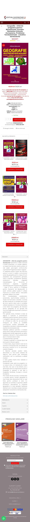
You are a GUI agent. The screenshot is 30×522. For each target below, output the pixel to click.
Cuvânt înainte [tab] (6, 409)
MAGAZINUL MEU (14, 498)
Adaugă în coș (19, 119)
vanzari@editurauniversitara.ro (15, 492)
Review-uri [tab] (5, 412)
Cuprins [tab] (4, 406)
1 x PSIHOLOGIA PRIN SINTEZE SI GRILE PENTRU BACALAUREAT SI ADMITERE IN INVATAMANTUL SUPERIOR (9, 194)
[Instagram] (18, 479)
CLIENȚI (14, 501)
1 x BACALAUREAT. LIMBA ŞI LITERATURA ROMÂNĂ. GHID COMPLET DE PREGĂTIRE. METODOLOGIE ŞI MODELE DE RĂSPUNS (21, 158)
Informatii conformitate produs (10, 395)
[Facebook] (12, 479)
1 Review (18, 40)
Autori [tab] (4, 403)
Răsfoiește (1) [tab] (5, 400)
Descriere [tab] (5, 256)
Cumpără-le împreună (15, 169)
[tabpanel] (15, 63)
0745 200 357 (16, 490)
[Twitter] (15, 479)
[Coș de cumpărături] (25, 22)
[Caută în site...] (28, 22)
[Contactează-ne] (21, 22)
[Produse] (2, 23)
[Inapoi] (1, 26)
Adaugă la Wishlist (9, 128)
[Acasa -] (15, 17)
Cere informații (21, 128)
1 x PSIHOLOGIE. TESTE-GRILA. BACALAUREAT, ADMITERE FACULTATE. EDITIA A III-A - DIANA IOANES (21, 232)
